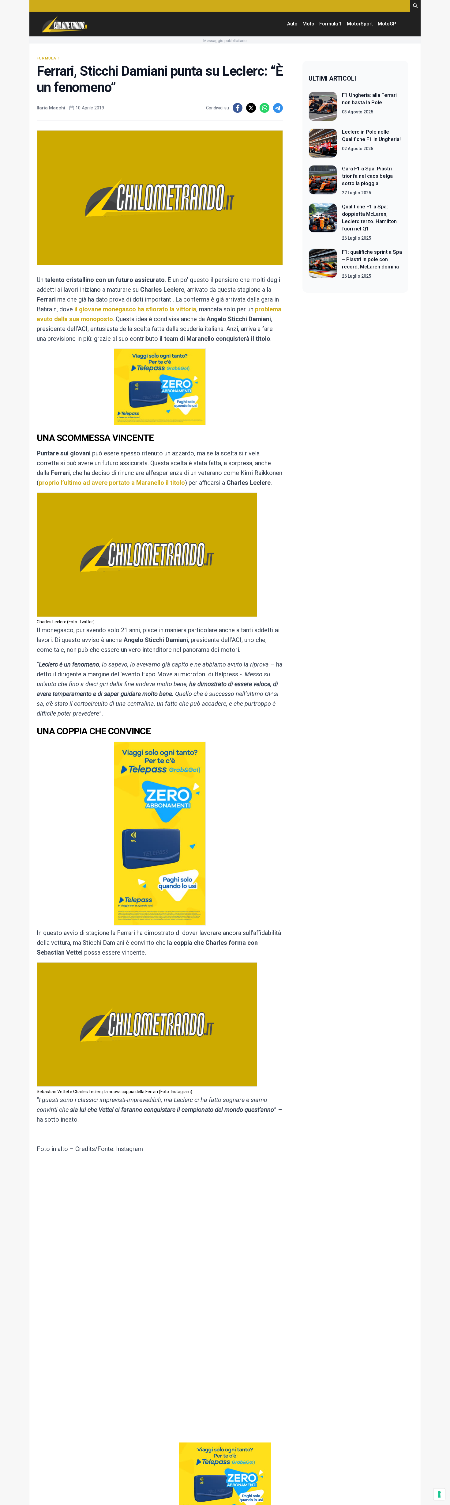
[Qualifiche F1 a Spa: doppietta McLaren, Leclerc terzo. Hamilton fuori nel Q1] (323, 222)
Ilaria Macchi (51, 108)
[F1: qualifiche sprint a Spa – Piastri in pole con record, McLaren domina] (323, 264)
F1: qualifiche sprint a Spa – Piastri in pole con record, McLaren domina (372, 259)
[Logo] (65, 23)
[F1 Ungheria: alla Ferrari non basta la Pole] (323, 106)
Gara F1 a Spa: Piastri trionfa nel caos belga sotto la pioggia (367, 175)
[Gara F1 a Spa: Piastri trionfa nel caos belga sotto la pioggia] (323, 180)
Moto (308, 24)
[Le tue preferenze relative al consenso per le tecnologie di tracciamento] (439, 1494)
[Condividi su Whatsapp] (264, 108)
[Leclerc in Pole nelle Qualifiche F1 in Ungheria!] (323, 143)
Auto (292, 24)
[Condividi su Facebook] (237, 108)
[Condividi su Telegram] (278, 108)
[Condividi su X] (251, 108)
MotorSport (360, 24)
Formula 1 (330, 24)
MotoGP (387, 24)
